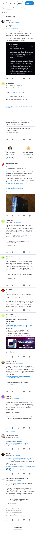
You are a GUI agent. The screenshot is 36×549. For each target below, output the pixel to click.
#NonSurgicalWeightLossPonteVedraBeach (16, 508)
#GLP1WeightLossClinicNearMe (14, 510)
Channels (16, 8)
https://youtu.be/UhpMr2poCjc (14, 183)
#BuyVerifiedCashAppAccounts (15, 445)
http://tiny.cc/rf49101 (12, 28)
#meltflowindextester (11, 352)
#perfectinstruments (22, 351)
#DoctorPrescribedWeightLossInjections (16, 515)
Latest (9, 8)
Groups (23, 8)
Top (3, 8)
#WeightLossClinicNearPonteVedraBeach (16, 512)
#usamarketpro (23, 443)
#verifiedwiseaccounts (12, 443)
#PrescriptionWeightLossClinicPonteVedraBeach (18, 514)
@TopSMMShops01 (18, 92)
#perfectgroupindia (10, 351)
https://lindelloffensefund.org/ (14, 188)
